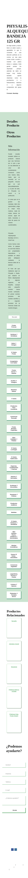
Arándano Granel (14, 644)
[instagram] (15, 849)
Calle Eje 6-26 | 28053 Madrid (14, 861)
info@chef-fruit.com (16, 856)
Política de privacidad (8, 865)
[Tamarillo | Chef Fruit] (14, 625)
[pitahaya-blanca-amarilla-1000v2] (14, 696)
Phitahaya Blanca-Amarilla (14, 690)
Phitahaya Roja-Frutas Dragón (14, 715)
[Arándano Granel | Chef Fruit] (14, 648)
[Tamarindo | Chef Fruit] (14, 671)
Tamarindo (14, 667)
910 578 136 (15, 854)
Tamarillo (14, 621)
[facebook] (12, 849)
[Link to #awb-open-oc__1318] (25, 11)
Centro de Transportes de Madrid (14, 859)
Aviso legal (19, 865)
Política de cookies (7, 867)
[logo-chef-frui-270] (14, 826)
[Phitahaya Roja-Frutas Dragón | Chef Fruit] (14, 720)
